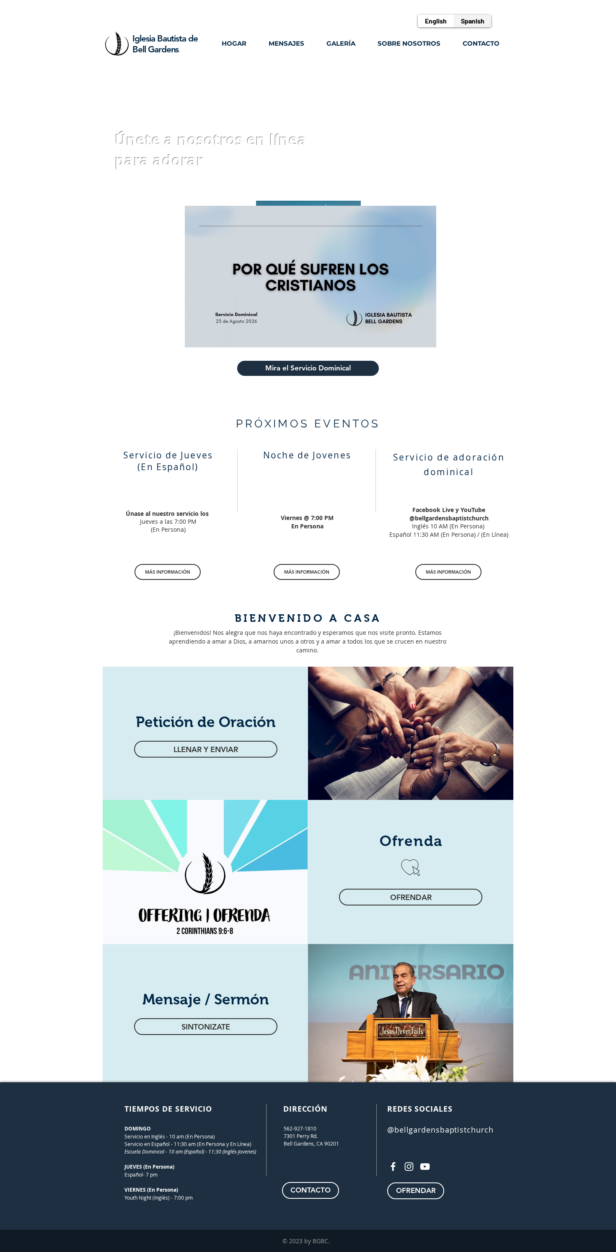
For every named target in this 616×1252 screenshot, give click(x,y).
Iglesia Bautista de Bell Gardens (165, 43)
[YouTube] (425, 1166)
